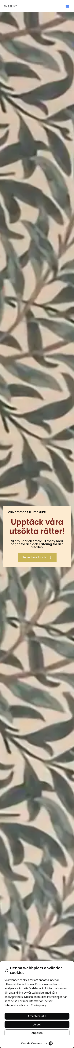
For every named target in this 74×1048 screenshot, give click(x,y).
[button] (67, 6)
